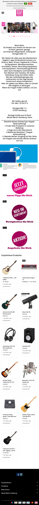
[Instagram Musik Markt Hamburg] (21, 474)
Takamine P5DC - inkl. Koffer (10, 278)
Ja (25, 3)
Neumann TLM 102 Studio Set (28, 381)
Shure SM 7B (26, 312)
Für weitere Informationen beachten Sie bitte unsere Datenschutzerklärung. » (19, 7)
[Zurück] (5, 28)
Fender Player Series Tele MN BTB (28, 415)
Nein (30, 3)
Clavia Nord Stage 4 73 (28, 278)
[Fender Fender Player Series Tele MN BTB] (29, 404)
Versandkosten (6, 286)
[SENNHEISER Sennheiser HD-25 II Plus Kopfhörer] (9, 335)
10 (29, 36)
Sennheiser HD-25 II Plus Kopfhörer (9, 347)
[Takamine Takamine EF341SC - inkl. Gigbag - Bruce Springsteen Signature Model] (9, 438)
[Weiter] (34, 28)
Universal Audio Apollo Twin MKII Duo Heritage (9, 415)
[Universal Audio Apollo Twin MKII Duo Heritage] (9, 404)
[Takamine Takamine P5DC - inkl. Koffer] (9, 267)
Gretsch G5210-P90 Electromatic (9, 313)
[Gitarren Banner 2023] (19, 27)
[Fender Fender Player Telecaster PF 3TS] (9, 369)
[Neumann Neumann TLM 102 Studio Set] (29, 369)
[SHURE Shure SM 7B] (29, 301)
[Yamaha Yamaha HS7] (29, 335)
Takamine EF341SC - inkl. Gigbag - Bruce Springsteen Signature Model (9, 450)
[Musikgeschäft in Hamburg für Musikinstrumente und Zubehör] (22, 13)
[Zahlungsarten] (12, 502)
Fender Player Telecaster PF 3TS (8, 381)
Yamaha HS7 (26, 346)
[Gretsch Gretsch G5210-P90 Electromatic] (9, 301)
